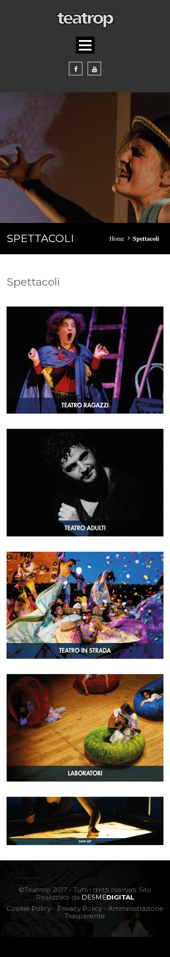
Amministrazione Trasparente (114, 912)
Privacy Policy (79, 908)
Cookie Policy (29, 908)
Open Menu (85, 45)
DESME (108, 897)
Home (116, 238)
